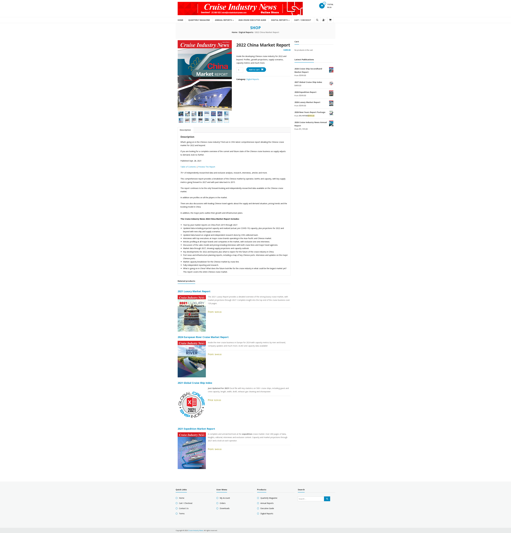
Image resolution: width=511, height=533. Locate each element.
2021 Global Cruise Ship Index (195, 382)
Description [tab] (185, 130)
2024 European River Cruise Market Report (203, 337)
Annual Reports (223, 20)
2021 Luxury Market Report (194, 291)
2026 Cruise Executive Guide (252, 20)
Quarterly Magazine (199, 20)
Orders (223, 503)
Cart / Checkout (302, 20)
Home (180, 20)
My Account (225, 498)
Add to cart (254, 69)
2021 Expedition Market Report (196, 428)
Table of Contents (188, 166)
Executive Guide (267, 508)
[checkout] (330, 20)
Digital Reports (279, 20)
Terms (182, 513)
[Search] (327, 498)
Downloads (225, 508)
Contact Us (184, 508)
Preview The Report (206, 166)
